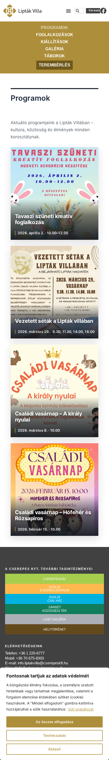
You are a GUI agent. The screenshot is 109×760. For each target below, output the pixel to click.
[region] (54, 714)
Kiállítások (54, 42)
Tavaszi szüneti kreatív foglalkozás (43, 219)
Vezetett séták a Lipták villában (54, 321)
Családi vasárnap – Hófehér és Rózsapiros (53, 515)
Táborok (54, 56)
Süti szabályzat (81, 709)
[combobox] (79, 11)
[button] (68, 11)
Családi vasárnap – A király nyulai (48, 417)
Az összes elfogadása (54, 722)
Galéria (54, 49)
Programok (54, 27)
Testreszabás (54, 735)
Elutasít (54, 749)
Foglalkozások (54, 35)
